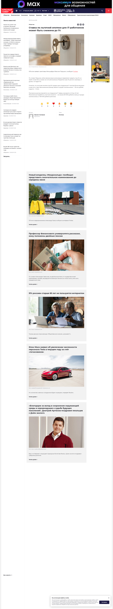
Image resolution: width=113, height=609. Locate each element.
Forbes (75, 71)
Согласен (104, 602)
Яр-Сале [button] (44, 10)
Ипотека (61, 115)
